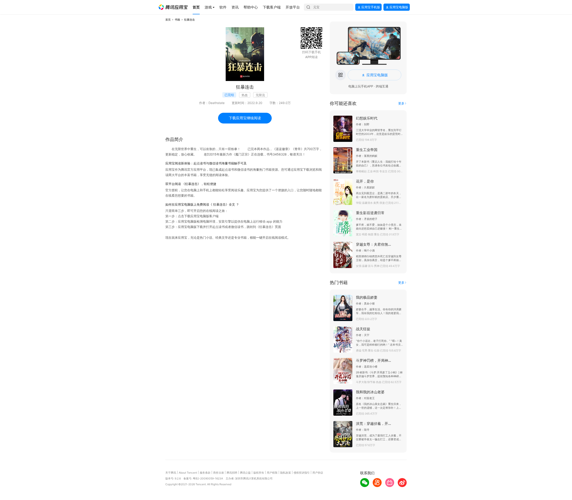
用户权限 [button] (272, 472)
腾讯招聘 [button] (232, 472)
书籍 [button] (177, 19)
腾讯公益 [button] (245, 472)
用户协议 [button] (317, 472)
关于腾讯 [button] (170, 472)
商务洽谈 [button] (218, 472)
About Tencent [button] (188, 472)
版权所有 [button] (258, 472)
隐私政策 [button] (285, 472)
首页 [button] (168, 19)
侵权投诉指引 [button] (302, 472)
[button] (173, 7)
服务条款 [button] (205, 472)
